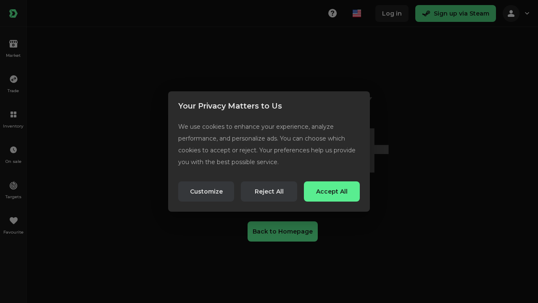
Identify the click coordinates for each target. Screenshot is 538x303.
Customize (206, 191)
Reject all (269, 191)
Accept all (332, 191)
